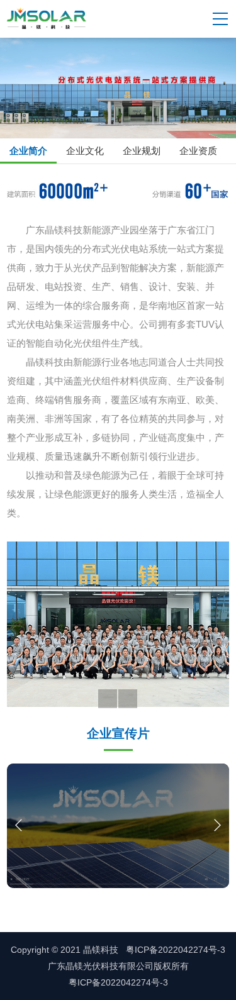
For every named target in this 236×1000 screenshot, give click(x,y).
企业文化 (85, 150)
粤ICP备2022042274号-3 (118, 982)
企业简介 (28, 150)
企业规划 (141, 150)
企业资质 (198, 150)
